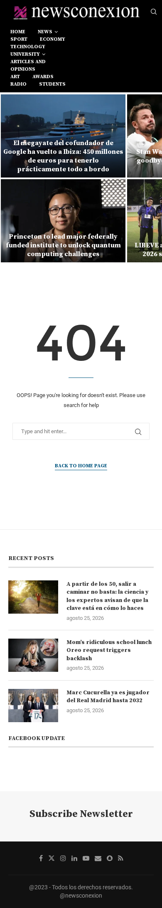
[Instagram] (63, 858)
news (45, 32)
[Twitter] (51, 858)
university (25, 54)
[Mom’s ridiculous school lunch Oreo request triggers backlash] (33, 655)
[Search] (154, 12)
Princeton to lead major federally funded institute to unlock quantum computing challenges (63, 245)
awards (43, 77)
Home (17, 32)
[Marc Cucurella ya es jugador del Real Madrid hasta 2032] (33, 705)
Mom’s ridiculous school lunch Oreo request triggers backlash (109, 650)
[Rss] (120, 858)
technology (27, 47)
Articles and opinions (28, 65)
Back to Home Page (81, 466)
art (15, 77)
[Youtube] (86, 858)
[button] (11, 178)
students (52, 84)
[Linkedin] (74, 858)
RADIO (18, 84)
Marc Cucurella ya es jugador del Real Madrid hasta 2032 (108, 697)
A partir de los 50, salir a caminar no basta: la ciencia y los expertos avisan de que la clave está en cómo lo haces (107, 596)
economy (52, 39)
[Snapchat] (110, 858)
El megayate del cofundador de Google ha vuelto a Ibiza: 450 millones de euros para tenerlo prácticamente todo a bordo (63, 156)
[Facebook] (41, 858)
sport (18, 39)
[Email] (98, 858)
